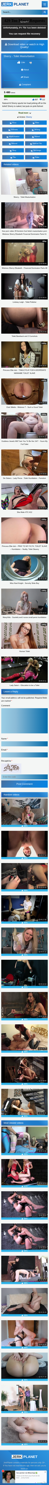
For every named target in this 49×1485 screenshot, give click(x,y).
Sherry (29, 117)
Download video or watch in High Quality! (25, 45)
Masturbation (14, 136)
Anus (14, 123)
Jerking (37, 130)
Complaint (26, 84)
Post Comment (24, 784)
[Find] (45, 12)
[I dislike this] (30, 63)
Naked (37, 136)
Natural (14, 143)
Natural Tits (37, 143)
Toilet (37, 157)
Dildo (37, 123)
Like (23, 62)
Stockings (37, 150)
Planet (15, 4)
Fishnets (14, 130)
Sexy (14, 150)
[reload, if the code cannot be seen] (11, 773)
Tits (14, 157)
